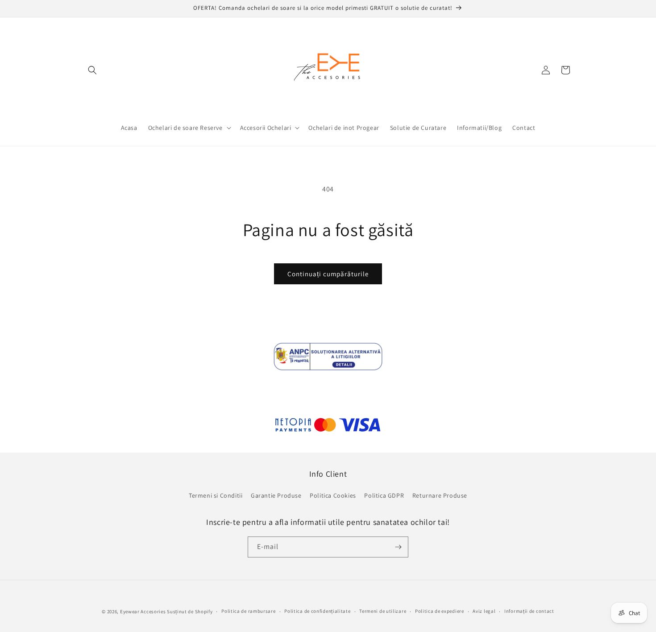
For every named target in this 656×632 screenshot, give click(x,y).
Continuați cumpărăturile (328, 274)
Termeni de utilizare (382, 611)
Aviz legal (484, 611)
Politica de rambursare (248, 611)
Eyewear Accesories (143, 611)
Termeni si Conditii (215, 495)
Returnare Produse (439, 495)
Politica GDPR (384, 495)
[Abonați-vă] (398, 546)
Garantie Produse (276, 495)
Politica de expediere (439, 611)
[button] (92, 70)
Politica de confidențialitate (317, 611)
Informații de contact (529, 611)
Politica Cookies (333, 495)
